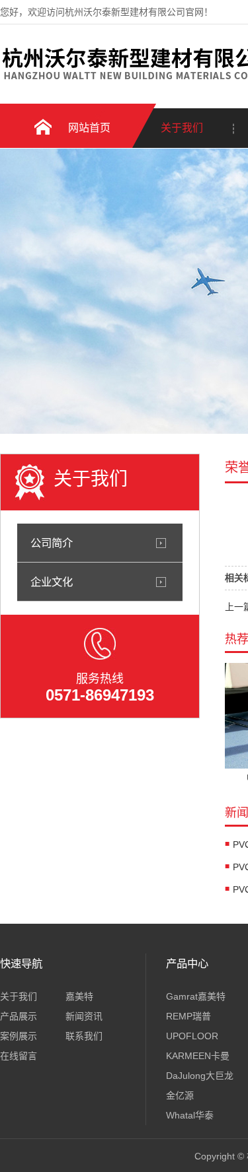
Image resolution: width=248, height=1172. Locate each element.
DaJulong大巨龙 (199, 1075)
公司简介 (51, 543)
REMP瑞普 (188, 1016)
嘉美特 (79, 996)
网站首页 (89, 127)
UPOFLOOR (192, 1036)
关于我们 (182, 127)
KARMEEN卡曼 (197, 1056)
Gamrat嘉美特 (196, 996)
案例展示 (18, 1036)
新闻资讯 (84, 1016)
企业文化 (51, 582)
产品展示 (18, 1016)
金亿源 (180, 1095)
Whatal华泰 (190, 1115)
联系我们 (84, 1036)
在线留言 (18, 1056)
